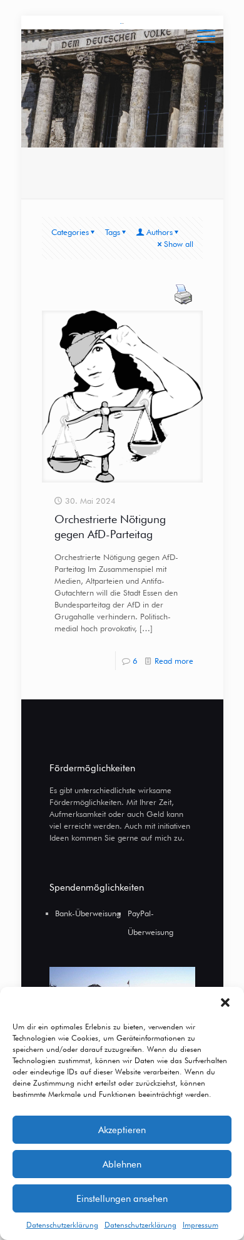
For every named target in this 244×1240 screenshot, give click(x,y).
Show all (178, 244)
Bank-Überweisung (88, 913)
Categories (70, 232)
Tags (112, 232)
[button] (225, 1002)
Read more (174, 661)
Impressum (200, 1224)
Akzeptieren (122, 1130)
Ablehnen (122, 1164)
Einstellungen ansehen (122, 1198)
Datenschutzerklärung (62, 1224)
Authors (159, 232)
